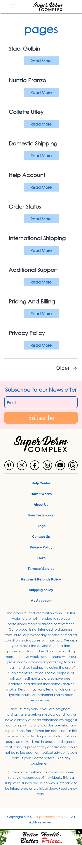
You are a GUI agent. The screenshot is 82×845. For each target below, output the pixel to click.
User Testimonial (41, 515)
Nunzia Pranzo (27, 79)
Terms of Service (41, 569)
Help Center (41, 483)
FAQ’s (41, 558)
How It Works (41, 494)
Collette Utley (26, 111)
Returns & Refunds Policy (41, 579)
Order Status (25, 206)
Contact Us (41, 536)
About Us (41, 504)
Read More (41, 60)
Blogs (41, 526)
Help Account (27, 174)
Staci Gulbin (24, 48)
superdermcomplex (51, 816)
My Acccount (41, 601)
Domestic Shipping (33, 143)
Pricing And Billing (32, 301)
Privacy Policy (27, 332)
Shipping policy (41, 590)
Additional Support (33, 269)
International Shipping (37, 237)
